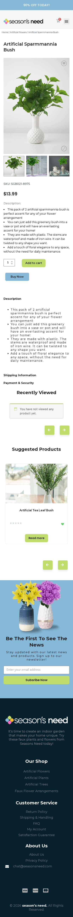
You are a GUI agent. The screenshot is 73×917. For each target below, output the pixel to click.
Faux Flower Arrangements (36, 791)
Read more (36, 538)
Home (5, 32)
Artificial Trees (36, 784)
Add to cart (33, 263)
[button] (66, 21)
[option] (36, 106)
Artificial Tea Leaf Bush (36, 510)
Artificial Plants (36, 778)
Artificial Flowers (18, 32)
